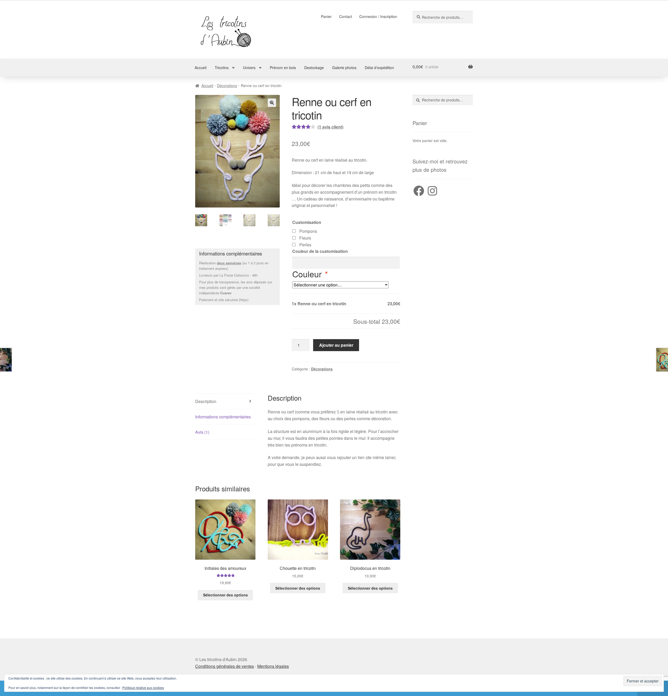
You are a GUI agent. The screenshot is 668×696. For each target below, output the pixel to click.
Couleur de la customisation (320, 251)
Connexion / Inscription (378, 16)
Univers (249, 67)
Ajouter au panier (336, 345)
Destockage (314, 67)
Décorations (227, 85)
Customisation (306, 222)
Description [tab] (205, 401)
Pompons (308, 231)
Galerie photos (344, 67)
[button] (272, 103)
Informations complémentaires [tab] (223, 417)
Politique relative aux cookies (143, 687)
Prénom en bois (283, 67)
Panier (326, 16)
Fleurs (305, 238)
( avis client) (330, 127)
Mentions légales (273, 666)
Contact (345, 16)
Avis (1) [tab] (202, 432)
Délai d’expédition (379, 67)
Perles (305, 245)
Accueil (200, 67)
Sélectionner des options (225, 594)
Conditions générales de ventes (224, 666)
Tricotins (222, 67)
